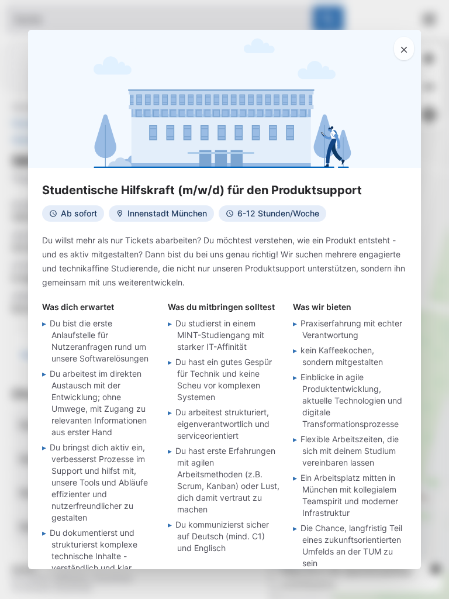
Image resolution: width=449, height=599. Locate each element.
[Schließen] (404, 48)
